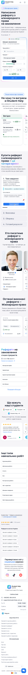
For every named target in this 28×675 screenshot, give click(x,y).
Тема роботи (6, 48)
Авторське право (7, 369)
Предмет (5, 54)
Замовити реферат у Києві (9, 536)
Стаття (4, 475)
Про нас (3, 648)
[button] (4, 64)
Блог (2, 646)
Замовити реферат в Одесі (10, 543)
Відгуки (3, 651)
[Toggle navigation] (25, 2)
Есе (3, 480)
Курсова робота (7, 465)
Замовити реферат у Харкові (10, 540)
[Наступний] (25, 130)
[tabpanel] (14, 63)
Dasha (9, 440)
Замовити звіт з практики (8, 637)
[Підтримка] (20, 2)
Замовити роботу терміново (9, 640)
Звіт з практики (7, 489)
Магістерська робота (8, 504)
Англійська (5, 388)
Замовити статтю (6, 632)
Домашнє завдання (8, 494)
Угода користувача (6, 663)
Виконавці (10, 184)
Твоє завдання (11, 177)
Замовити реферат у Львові (10, 554)
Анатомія (5, 383)
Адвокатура (6, 374)
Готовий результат (14, 228)
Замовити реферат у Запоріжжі (11, 550)
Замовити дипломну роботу (9, 627)
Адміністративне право (9, 379)
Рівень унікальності (8, 61)
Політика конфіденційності (9, 661)
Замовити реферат (6, 630)
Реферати (5, 293)
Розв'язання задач (8, 499)
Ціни (2, 653)
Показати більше (7, 436)
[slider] (14, 64)
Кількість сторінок (8, 66)
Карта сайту (4, 658)
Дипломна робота (7, 470)
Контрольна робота (8, 484)
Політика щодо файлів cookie (9, 666)
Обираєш (10, 222)
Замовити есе (5, 635)
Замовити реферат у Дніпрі (10, 547)
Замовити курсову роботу (8, 625)
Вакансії (3, 656)
